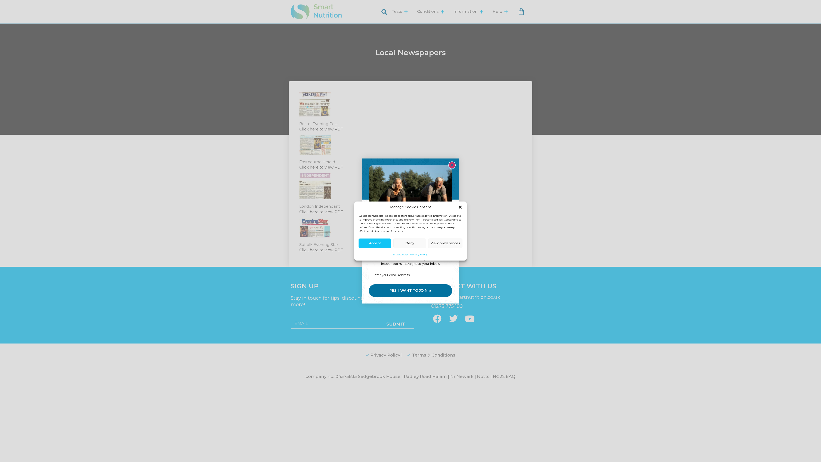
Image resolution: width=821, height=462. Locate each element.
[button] (460, 207)
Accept (375, 243)
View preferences (445, 243)
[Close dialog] (452, 165)
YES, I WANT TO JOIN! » (410, 291)
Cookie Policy (399, 254)
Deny (409, 243)
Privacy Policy (419, 254)
